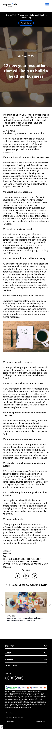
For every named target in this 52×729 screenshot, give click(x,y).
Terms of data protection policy (15, 717)
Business (7, 553)
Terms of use (9, 713)
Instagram (21, 678)
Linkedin (12, 678)
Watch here (26, 23)
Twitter (17, 678)
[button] (1, 604)
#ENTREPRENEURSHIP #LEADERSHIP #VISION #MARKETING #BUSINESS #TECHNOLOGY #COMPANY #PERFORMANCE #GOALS (25, 563)
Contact (9, 659)
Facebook (7, 678)
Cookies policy (10, 721)
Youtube (26, 678)
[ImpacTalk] (10, 4)
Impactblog (11, 665)
